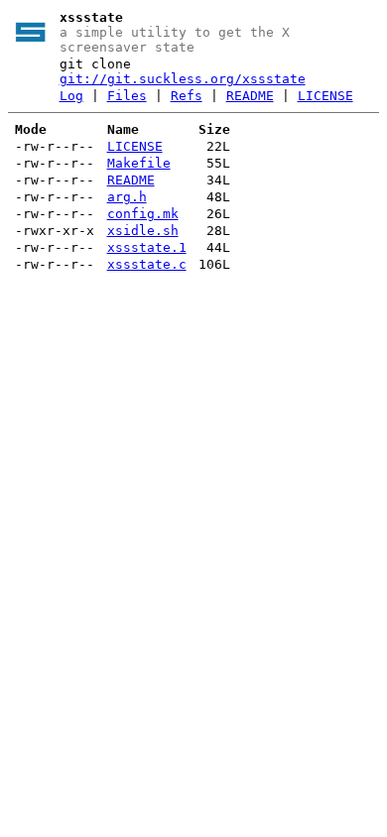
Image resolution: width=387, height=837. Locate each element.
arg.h (127, 196)
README (250, 95)
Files (127, 95)
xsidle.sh (143, 230)
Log (71, 95)
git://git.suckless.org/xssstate (183, 78)
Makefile (139, 163)
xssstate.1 (147, 247)
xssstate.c (147, 264)
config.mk (143, 213)
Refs (186, 95)
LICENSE (325, 95)
